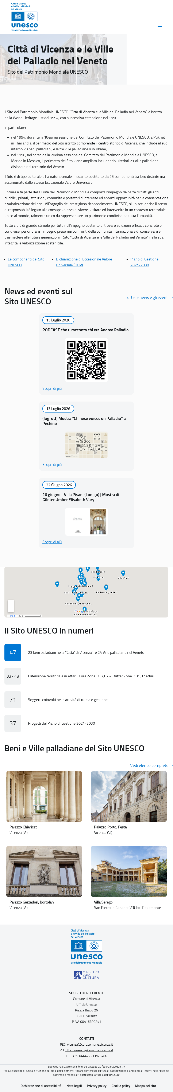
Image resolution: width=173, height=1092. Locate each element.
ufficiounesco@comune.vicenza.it (89, 1050)
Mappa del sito (145, 1086)
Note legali (74, 1086)
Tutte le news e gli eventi (147, 297)
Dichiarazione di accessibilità (40, 1086)
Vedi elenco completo (149, 765)
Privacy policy (97, 1086)
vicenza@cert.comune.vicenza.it (90, 1044)
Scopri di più (52, 388)
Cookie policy (121, 1086)
